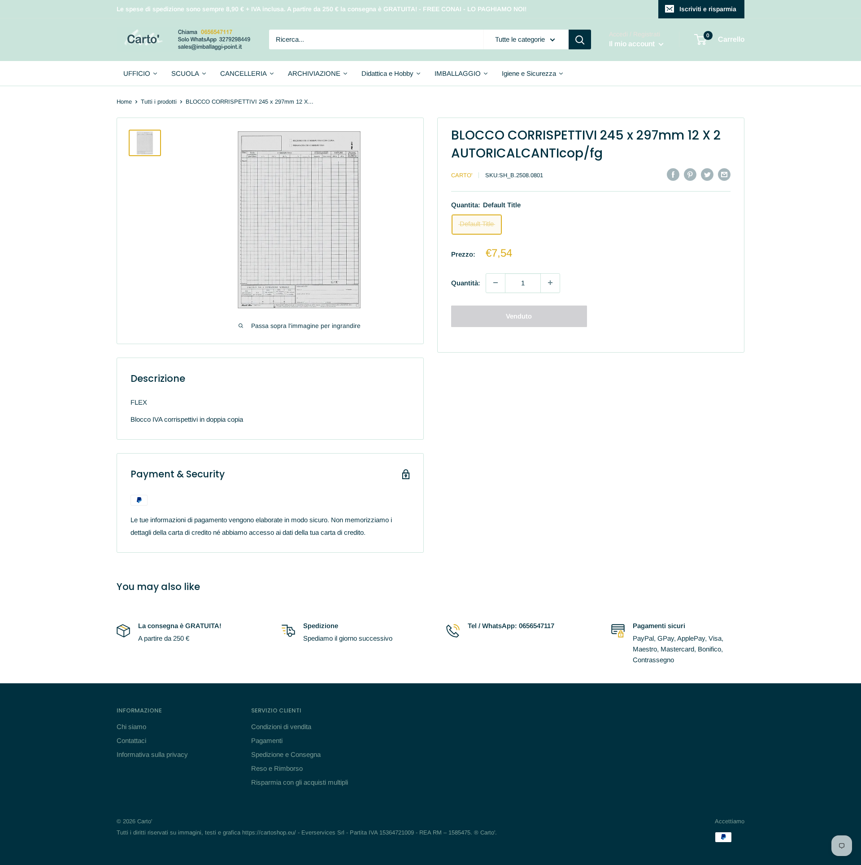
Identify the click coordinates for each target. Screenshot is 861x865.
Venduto (519, 315)
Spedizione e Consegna (286, 754)
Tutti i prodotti (159, 101)
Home (124, 101)
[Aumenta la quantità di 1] (550, 282)
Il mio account (633, 44)
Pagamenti (267, 740)
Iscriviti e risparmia (707, 9)
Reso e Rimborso (277, 768)
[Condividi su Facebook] (673, 174)
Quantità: (465, 282)
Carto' (461, 175)
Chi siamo (131, 726)
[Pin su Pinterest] (690, 174)
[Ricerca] (580, 39)
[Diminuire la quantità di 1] (495, 282)
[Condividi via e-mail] (724, 174)
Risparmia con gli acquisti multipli (299, 782)
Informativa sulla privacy (152, 754)
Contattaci (131, 740)
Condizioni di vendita (281, 726)
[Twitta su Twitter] (707, 174)
